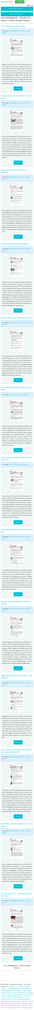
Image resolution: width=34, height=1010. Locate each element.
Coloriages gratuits (27, 1007)
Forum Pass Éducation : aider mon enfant (20, 1005)
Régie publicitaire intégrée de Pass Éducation (14, 1001)
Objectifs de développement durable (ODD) (19, 995)
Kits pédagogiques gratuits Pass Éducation (19, 988)
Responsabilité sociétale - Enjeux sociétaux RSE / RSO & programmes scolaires (17, 993)
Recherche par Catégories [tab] (16, 8)
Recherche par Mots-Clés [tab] (16, 14)
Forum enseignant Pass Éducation (11, 1007)
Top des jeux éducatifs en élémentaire (15, 244)
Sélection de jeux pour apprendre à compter (17, 318)
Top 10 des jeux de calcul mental (13, 26)
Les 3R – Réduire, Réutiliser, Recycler (12, 997)
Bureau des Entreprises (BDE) (21, 999)
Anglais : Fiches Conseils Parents (18, 394)
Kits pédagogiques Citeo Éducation (11, 991)
